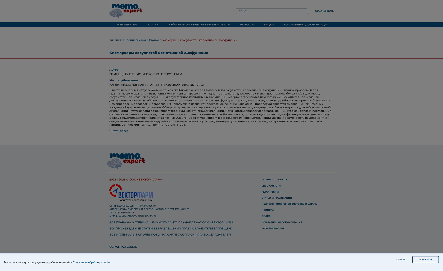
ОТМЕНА (401, 259)
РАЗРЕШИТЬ (425, 259)
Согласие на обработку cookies (91, 262)
